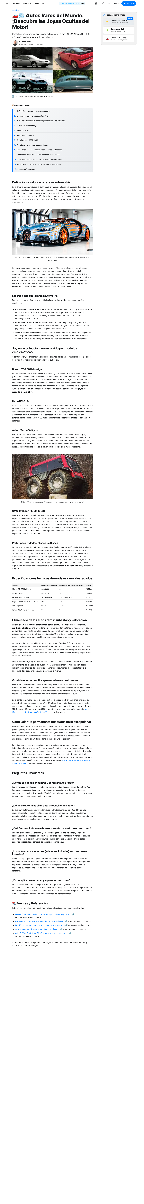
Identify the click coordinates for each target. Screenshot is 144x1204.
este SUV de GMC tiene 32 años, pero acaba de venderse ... (42, 933)
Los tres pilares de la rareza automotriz (32, 116)
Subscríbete (129, 3)
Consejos (27, 3)
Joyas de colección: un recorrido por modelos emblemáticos (41, 121)
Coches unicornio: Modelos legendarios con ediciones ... (40, 921)
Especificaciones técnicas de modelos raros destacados (39, 150)
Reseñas (16, 3)
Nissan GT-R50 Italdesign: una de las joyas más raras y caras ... (43, 914)
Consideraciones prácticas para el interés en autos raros (39, 159)
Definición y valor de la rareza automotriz (33, 111)
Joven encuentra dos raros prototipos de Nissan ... (37, 929)
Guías (36, 3)
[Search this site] (103, 3)
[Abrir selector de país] (96, 3)
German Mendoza (27, 42)
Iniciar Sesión (113, 3)
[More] (43, 3)
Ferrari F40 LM (22, 130)
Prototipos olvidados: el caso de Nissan (32, 145)
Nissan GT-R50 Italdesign (27, 126)
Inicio (8, 3)
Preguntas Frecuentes (26, 169)
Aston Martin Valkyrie (25, 135)
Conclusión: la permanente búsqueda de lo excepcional (39, 164)
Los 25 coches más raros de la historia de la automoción (40, 925)
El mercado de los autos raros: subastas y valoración (38, 155)
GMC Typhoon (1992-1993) (28, 140)
